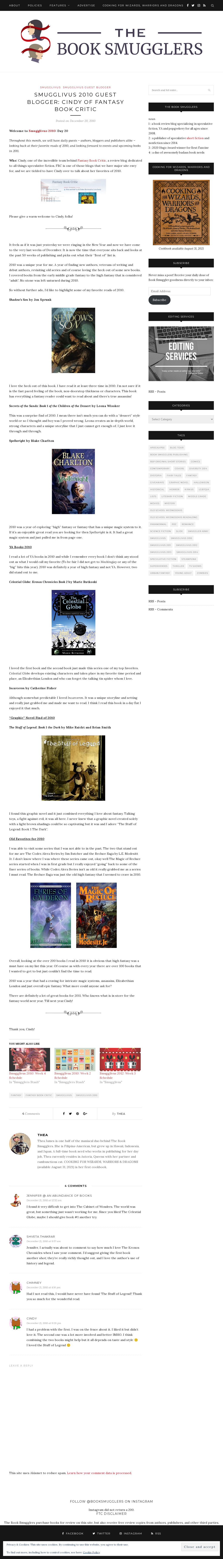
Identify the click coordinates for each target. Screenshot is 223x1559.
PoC (174, 524)
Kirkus (189, 489)
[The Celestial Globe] (76, 658)
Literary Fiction (172, 496)
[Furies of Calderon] (52, 951)
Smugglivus (50, 87)
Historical (157, 489)
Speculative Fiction (163, 559)
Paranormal (158, 524)
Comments (31, 1114)
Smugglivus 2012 (187, 545)
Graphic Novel (179, 482)
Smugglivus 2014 (187, 552)
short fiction (195, 138)
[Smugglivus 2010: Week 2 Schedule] (74, 1059)
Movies (154, 503)
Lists (153, 496)
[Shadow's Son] (76, 376)
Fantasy (16, 1095)
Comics (195, 461)
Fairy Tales (174, 475)
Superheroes (158, 566)
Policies (35, 5)
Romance (188, 524)
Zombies (202, 573)
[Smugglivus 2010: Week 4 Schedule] (29, 1059)
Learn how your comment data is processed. (99, 1473)
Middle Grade (197, 496)
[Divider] (75, 235)
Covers (179, 468)
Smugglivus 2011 (160, 545)
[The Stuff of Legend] (76, 804)
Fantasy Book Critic (92, 160)
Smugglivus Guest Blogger (87, 87)
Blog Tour (177, 447)
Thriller (178, 566)
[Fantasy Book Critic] (75, 207)
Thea (121, 1113)
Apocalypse (157, 447)
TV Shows (195, 566)
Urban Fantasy (160, 573)
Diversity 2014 (198, 468)
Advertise (86, 5)
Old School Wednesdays (166, 510)
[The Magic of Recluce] (98, 951)
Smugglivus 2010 (42, 131)
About (14, 5)
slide (179, 531)
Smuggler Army (198, 531)
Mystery (170, 503)
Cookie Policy (91, 1552)
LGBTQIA (204, 489)
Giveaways (157, 482)
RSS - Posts (157, 392)
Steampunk (189, 559)
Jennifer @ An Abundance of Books (59, 1195)
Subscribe (159, 300)
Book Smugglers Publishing (169, 454)
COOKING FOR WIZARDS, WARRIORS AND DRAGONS (143, 5)
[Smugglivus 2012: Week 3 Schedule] (120, 1059)
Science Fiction (160, 531)
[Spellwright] (75, 517)
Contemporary (160, 468)
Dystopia (156, 475)
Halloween (201, 482)
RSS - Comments (161, 609)
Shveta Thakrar (41, 1236)
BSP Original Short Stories (168, 461)
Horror (174, 489)
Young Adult (183, 573)
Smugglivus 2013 (160, 552)
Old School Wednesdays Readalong (174, 517)
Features (58, 5)
